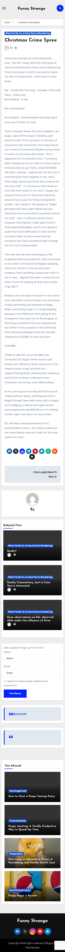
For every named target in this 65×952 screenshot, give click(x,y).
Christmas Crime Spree (31, 40)
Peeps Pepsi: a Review (22, 895)
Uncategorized (18, 791)
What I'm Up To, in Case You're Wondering (28, 33)
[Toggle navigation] (4, 8)
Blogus (49, 943)
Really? (11, 551)
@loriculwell (19, 713)
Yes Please (15, 693)
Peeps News (16, 854)
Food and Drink (18, 821)
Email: (7, 666)
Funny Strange (31, 9)
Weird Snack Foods (20, 890)
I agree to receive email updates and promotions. (26, 683)
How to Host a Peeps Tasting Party (31, 796)
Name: (7, 652)
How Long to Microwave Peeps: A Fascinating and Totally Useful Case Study (31, 862)
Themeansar (32, 947)
